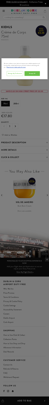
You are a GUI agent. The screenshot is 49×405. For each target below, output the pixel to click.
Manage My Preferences (15, 73)
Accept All (32, 73)
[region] (24, 68)
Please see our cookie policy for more (16, 67)
